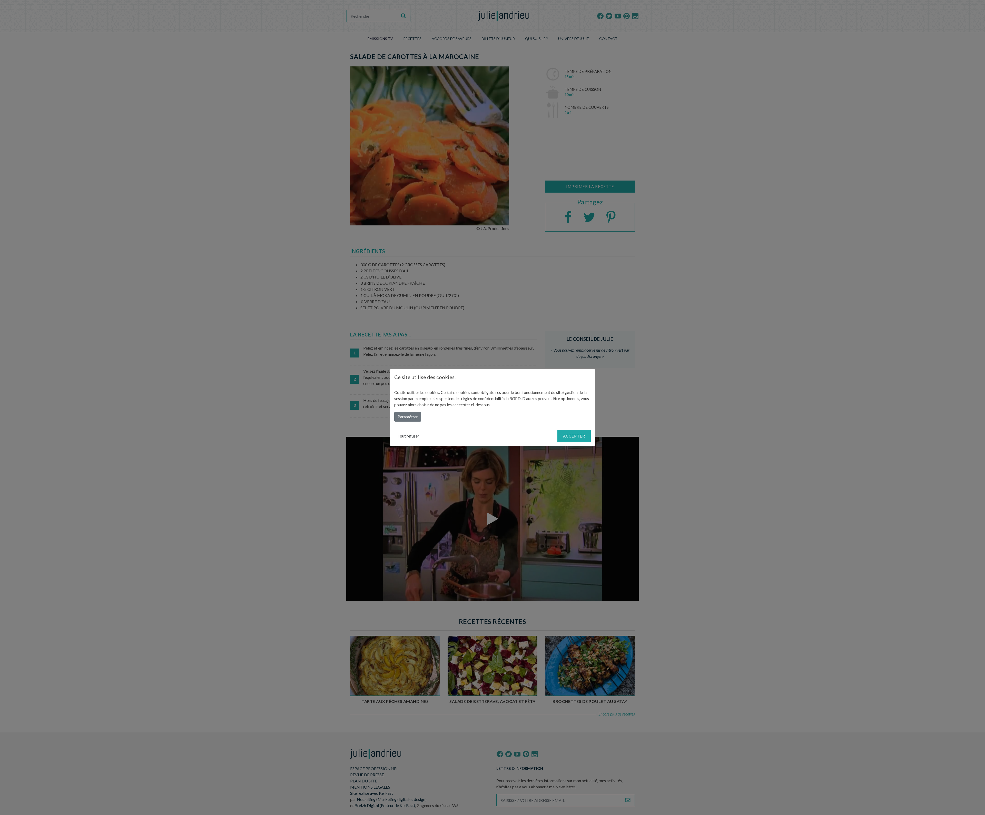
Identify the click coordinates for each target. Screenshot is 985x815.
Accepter (574, 436)
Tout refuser (408, 435)
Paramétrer (408, 416)
